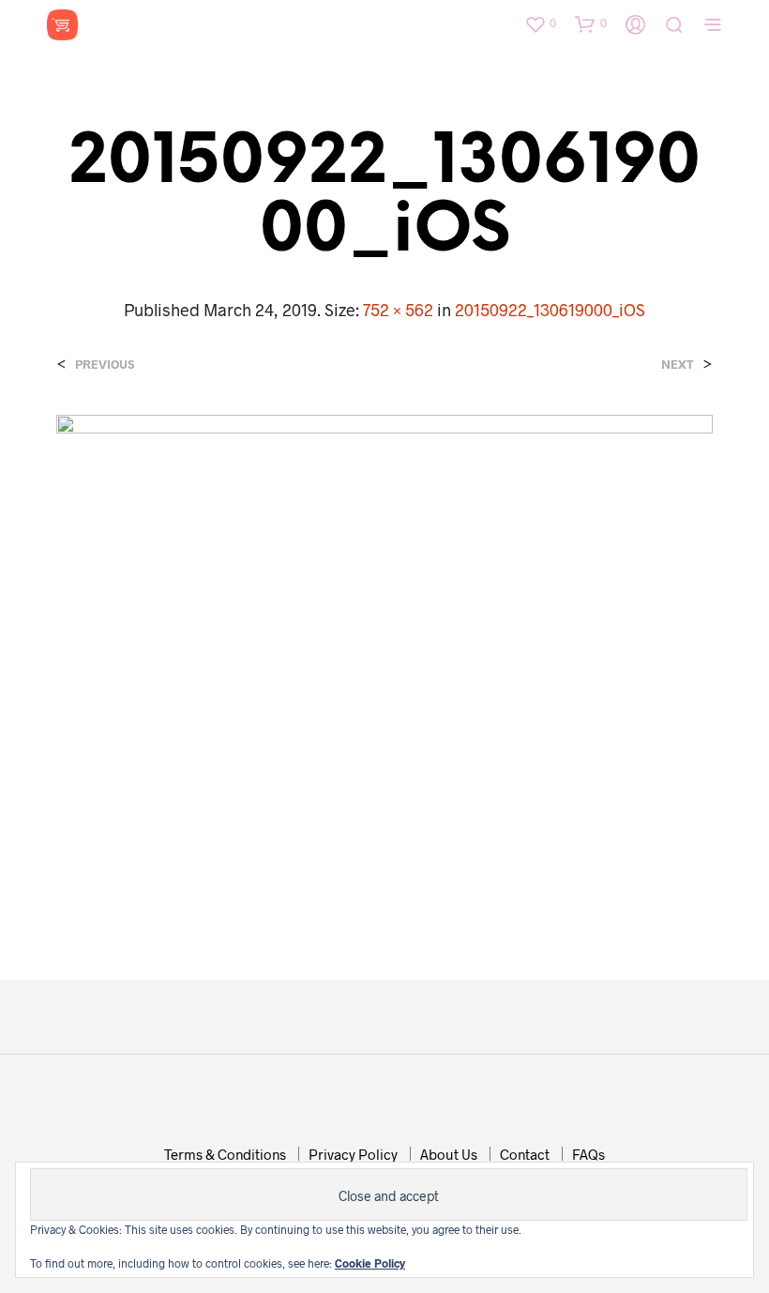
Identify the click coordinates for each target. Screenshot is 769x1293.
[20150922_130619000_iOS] (384, 658)
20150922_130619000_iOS (550, 309)
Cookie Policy (370, 1263)
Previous (104, 364)
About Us (448, 1154)
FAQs (588, 1154)
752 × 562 (398, 309)
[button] (540, 23)
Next (677, 364)
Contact (525, 1154)
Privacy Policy (353, 1154)
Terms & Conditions (225, 1154)
